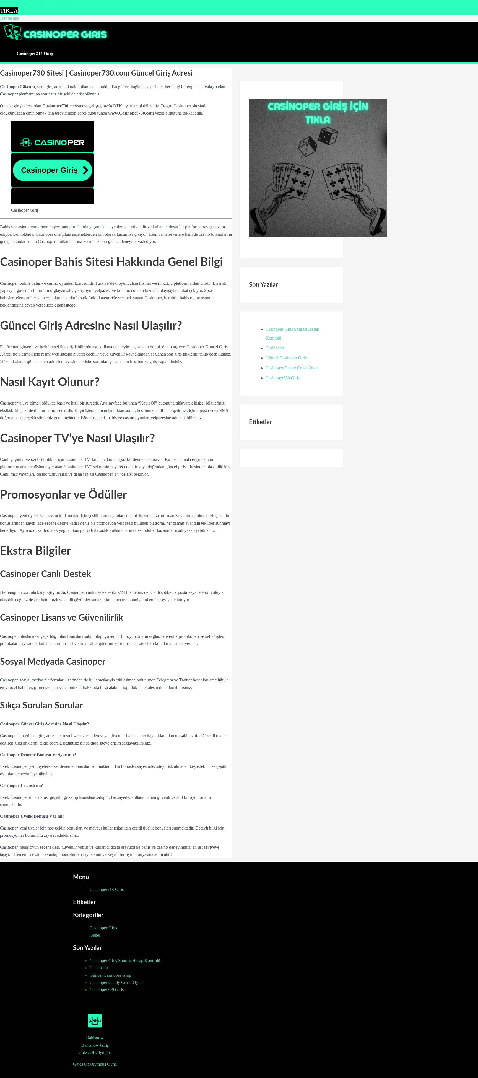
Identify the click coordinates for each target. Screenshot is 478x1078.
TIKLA (9, 10)
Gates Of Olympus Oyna (95, 1064)
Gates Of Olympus (95, 1052)
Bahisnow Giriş (95, 1045)
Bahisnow (95, 1037)
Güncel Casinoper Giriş (286, 358)
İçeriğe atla (9, 18)
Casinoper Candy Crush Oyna (292, 368)
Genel (95, 935)
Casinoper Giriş (103, 928)
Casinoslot (275, 348)
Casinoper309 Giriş (283, 377)
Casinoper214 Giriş (35, 53)
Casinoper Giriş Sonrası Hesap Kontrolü (125, 960)
